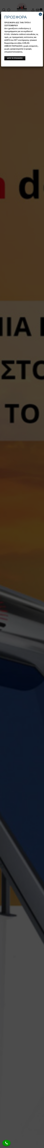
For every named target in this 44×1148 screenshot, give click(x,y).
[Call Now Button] (6, 1143)
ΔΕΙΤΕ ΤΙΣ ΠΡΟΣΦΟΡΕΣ (15, 58)
